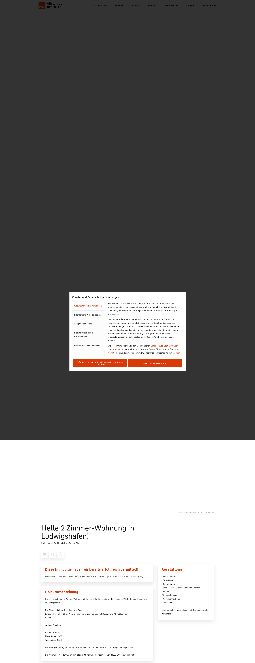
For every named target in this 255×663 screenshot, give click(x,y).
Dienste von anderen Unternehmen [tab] (83, 334)
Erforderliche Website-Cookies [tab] (88, 315)
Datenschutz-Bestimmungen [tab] (87, 345)
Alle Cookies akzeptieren (155, 363)
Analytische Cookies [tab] (83, 324)
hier (109, 352)
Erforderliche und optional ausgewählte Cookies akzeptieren (100, 363)
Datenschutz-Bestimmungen (164, 345)
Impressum (117, 349)
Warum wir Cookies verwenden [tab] (88, 306)
